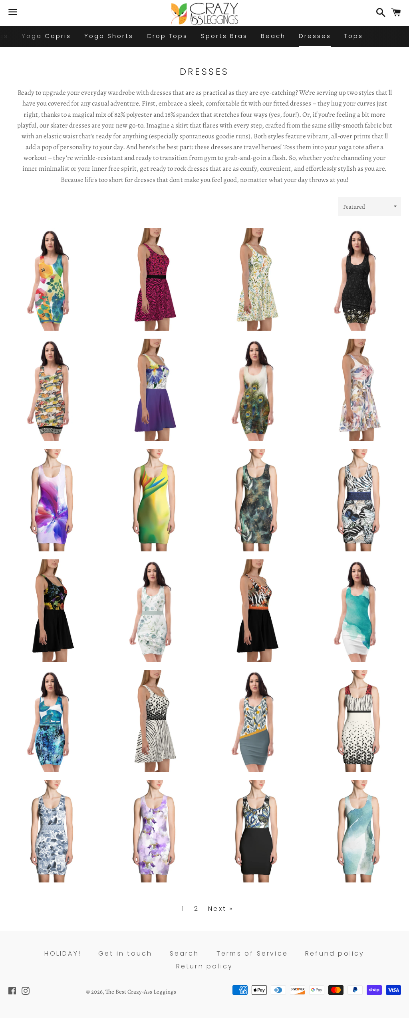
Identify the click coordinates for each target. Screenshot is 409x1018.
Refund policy (335, 953)
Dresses (315, 36)
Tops (353, 36)
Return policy (204, 966)
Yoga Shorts (108, 36)
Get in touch (125, 953)
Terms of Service (252, 953)
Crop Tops (167, 36)
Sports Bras (224, 36)
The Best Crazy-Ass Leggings (140, 992)
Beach (273, 36)
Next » (220, 909)
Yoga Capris (46, 36)
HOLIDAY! (62, 953)
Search (184, 953)
